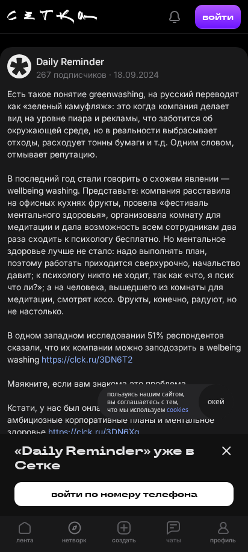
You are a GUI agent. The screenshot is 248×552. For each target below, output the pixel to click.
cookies (177, 409)
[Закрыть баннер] (226, 450)
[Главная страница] (52, 17)
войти (218, 17)
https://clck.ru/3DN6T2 (87, 359)
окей (216, 401)
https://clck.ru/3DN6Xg (93, 432)
